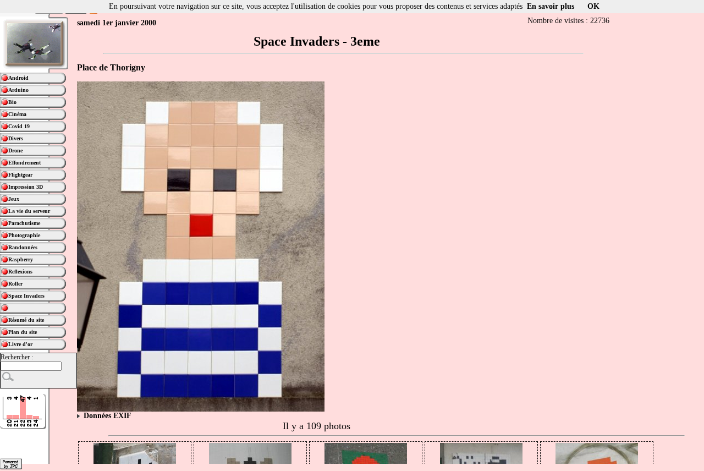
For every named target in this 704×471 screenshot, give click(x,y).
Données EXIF (106, 416)
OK (593, 6)
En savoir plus (550, 6)
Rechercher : (17, 357)
